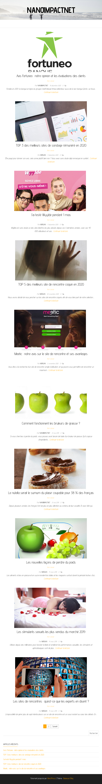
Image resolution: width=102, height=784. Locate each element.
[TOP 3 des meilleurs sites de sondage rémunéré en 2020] (51, 121)
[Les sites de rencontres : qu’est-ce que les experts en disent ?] (51, 677)
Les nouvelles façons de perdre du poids (51, 562)
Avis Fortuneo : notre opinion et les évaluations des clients (51, 76)
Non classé (50, 81)
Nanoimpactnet (51, 10)
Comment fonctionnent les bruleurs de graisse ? (51, 423)
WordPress (51, 778)
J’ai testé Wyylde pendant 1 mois (51, 215)
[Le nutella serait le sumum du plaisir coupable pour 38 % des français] (50, 468)
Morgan (43, 155)
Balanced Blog (68, 778)
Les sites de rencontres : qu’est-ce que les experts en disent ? (51, 701)
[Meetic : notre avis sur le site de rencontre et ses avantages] (50, 329)
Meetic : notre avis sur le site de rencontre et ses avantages (51, 354)
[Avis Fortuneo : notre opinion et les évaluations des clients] (50, 51)
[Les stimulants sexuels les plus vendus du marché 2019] (50, 607)
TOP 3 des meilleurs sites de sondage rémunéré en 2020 (51, 145)
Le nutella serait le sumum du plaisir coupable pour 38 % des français (51, 493)
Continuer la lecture (51, 92)
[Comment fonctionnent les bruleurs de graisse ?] (51, 399)
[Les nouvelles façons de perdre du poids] (51, 538)
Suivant (54, 726)
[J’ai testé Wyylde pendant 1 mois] (50, 190)
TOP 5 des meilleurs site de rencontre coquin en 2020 (51, 284)
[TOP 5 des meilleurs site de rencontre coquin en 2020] (51, 260)
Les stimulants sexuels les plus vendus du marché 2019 (51, 632)
